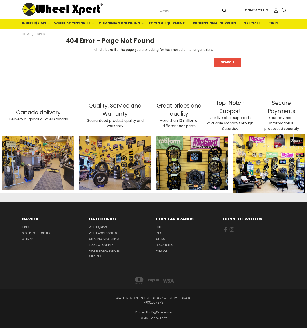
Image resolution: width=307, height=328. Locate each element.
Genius (161, 239)
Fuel (159, 227)
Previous (295, 313)
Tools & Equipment (167, 23)
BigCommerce (161, 312)
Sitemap (27, 239)
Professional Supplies (215, 23)
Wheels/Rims (34, 23)
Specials (252, 23)
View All (161, 251)
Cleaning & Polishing (120, 23)
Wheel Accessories (72, 23)
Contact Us (256, 10)
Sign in (27, 233)
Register (44, 233)
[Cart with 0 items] (284, 10)
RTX (158, 233)
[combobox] (194, 10)
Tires (273, 23)
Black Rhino (164, 245)
